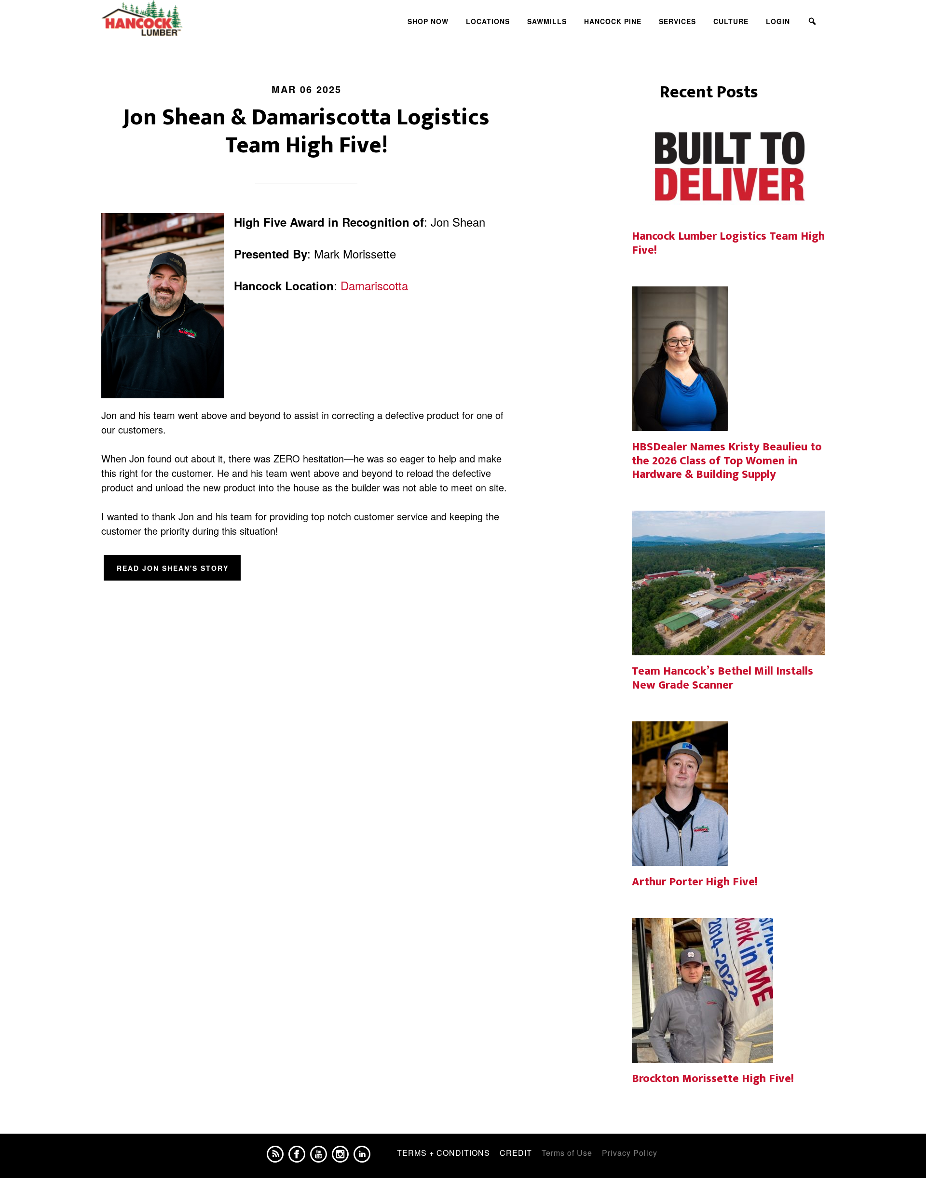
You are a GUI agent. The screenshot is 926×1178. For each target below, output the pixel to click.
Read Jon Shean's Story (173, 568)
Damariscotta (374, 285)
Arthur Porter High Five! (695, 882)
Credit (516, 1152)
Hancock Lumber (188, 18)
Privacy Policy (629, 1152)
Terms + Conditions (443, 1152)
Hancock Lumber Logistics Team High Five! (728, 243)
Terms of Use (567, 1152)
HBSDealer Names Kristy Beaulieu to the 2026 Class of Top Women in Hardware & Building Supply (727, 461)
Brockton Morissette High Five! (713, 1078)
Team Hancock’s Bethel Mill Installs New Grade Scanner (722, 678)
